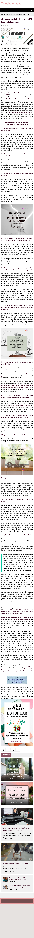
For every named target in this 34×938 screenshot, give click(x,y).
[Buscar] (32, 10)
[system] (29, 10)
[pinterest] (18, 895)
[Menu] (2, 10)
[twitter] (8, 750)
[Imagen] (17, 816)
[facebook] (3, 750)
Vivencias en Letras (11, 3)
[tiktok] (21, 895)
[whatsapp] (13, 750)
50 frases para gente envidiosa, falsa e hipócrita (16, 863)
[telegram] (18, 750)
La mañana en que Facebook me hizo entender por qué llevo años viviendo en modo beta (16, 829)
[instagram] (15, 895)
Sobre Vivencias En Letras (9, 901)
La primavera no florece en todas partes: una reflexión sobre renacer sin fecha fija (19, 15)
